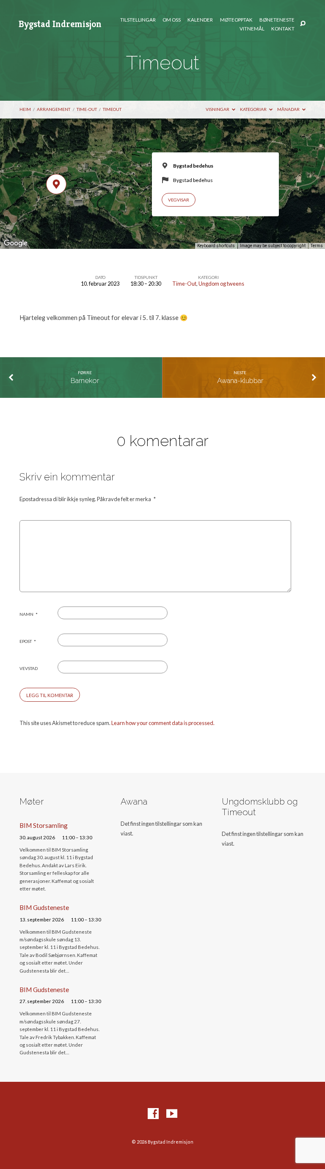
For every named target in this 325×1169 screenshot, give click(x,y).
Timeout (112, 109)
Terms (317, 245)
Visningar (218, 109)
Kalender (200, 19)
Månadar (288, 109)
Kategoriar (253, 109)
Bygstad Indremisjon (60, 24)
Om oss (171, 19)
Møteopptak (236, 19)
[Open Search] (303, 24)
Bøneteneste (277, 19)
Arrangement (53, 109)
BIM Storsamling (43, 825)
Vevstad (28, 668)
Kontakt (283, 28)
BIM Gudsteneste (44, 907)
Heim (25, 109)
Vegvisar (178, 199)
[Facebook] (153, 1113)
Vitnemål (252, 28)
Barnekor (85, 380)
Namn (28, 614)
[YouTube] (171, 1113)
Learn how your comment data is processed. (163, 723)
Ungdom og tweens (221, 283)
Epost (27, 641)
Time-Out (87, 109)
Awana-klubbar (240, 380)
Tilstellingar (138, 19)
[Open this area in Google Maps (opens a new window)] (16, 243)
